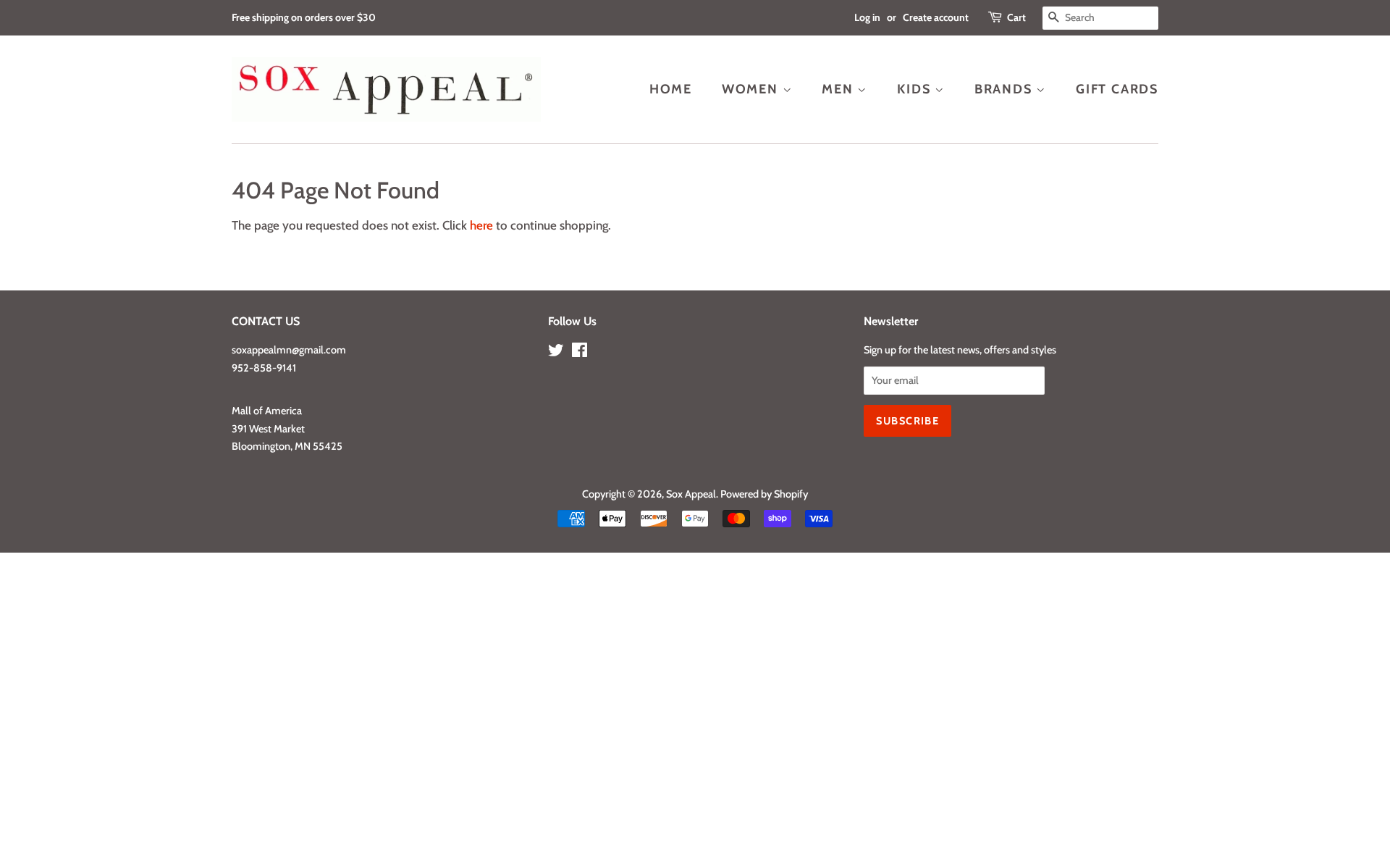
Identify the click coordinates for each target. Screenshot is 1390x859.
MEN (839, 88)
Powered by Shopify (764, 493)
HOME (670, 88)
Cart (1016, 17)
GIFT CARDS (1117, 88)
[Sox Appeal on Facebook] (579, 352)
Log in (867, 17)
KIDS (916, 88)
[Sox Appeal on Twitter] (556, 352)
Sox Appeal (691, 493)
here (481, 225)
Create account (936, 17)
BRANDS (1005, 88)
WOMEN (752, 88)
